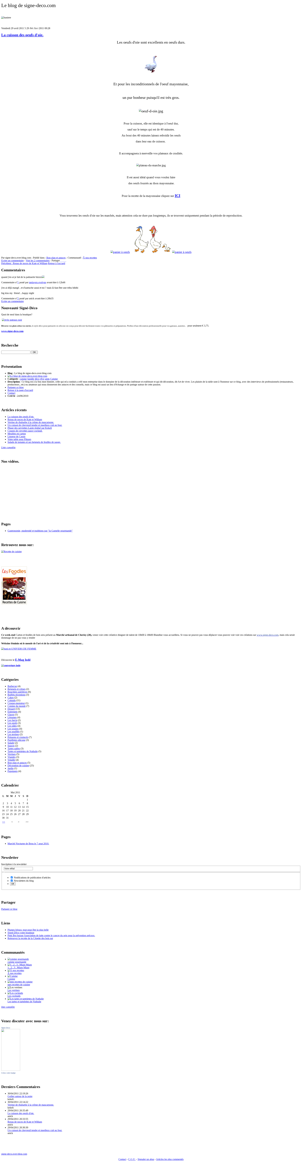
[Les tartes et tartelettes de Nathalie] (26, 998)
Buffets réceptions (16, 694)
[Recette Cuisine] (14, 603)
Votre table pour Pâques (19, 439)
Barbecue (12, 686)
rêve (42, 379)
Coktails (12, 700)
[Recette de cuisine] (11, 551)
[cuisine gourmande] (18, 959)
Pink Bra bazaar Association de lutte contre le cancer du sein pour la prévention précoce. (51, 935)
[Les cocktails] (15, 993)
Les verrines (14, 990)
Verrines (12, 754)
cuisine (23, 379)
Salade (11, 743)
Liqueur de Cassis (16, 436)
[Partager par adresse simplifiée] (64, 260)
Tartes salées (14, 748)
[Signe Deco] (10, 1070)
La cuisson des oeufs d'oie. (22, 35)
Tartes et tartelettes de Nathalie (23, 751)
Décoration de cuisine (18, 765)
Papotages (13, 771)
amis (47, 379)
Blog (10, 373)
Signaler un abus (146, 1159)
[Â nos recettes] (16, 970)
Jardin (11, 768)
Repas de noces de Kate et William (25, 419)
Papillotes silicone (16, 740)
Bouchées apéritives (17, 692)
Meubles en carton (17, 433)
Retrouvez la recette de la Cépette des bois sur (30, 938)
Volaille (11, 760)
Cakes (11, 697)
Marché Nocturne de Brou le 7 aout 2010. (28, 843)
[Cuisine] (13, 976)
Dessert (11, 709)
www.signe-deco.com (12, 331)
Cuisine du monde (17, 706)
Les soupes (13, 728)
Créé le (11, 396)
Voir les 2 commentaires (38, 260)
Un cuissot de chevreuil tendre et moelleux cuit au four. (35, 425)
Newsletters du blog (23, 880)
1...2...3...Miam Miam (18, 967)
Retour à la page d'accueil (20, 390)
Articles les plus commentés (170, 1159)
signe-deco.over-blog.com (14, 1154)
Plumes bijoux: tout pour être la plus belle (28, 929)
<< (3, 822)
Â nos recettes (90, 257)
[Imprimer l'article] (65, 260)
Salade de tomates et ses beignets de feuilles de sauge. (34, 442)
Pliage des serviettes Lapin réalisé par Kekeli (30, 428)
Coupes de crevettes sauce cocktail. (25, 430)
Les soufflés (14, 731)
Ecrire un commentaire (12, 260)
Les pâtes (12, 726)
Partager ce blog (16, 387)
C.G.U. (132, 1159)
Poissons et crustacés (18, 737)
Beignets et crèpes (16, 689)
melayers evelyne (37, 282)
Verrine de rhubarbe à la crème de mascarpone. (31, 422)
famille (30, 379)
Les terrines (13, 734)
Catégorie (13, 379)
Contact (11, 393)
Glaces (11, 714)
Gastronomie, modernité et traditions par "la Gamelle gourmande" (40, 530)
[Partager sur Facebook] (60, 260)
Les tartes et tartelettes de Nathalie (24, 1001)
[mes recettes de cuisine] (20, 981)
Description (14, 381)
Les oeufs (12, 723)
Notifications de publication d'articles (31, 877)
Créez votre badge (8, 1073)
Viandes (12, 757)
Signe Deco (5, 1028)
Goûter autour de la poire (20, 1096)
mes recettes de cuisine (19, 984)
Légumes (12, 717)
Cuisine (54, 379)
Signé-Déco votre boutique (21, 932)
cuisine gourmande (17, 962)
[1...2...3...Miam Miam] (20, 964)
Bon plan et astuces (56, 257)
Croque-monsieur (16, 703)
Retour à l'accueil (56, 263)
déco (37, 379)
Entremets (12, 711)
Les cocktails (14, 996)
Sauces (11, 745)
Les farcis (12, 720)
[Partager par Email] (63, 260)
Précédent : (24, 263)
